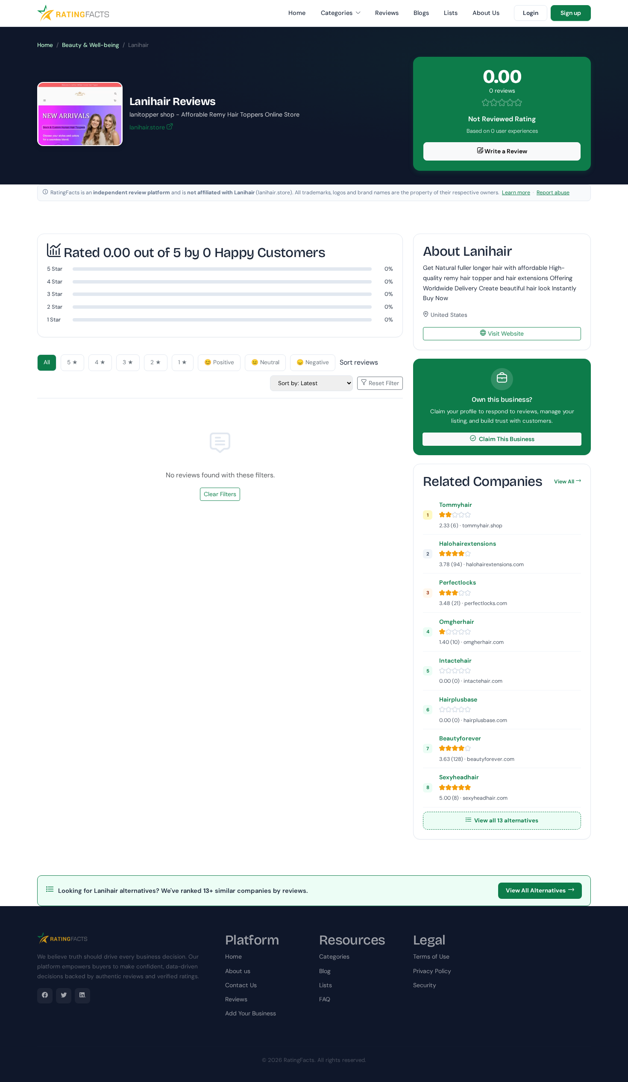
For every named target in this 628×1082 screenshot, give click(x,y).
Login (530, 13)
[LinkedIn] (82, 995)
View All (564, 481)
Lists (451, 13)
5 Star (54, 268)
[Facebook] (45, 995)
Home (296, 13)
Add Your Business (250, 1013)
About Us (485, 13)
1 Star (54, 319)
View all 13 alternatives (505, 820)
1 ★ (182, 362)
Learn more (516, 192)
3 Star (54, 294)
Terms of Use (431, 956)
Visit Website (505, 333)
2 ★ (155, 362)
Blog (325, 971)
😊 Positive (219, 362)
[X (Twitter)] (63, 995)
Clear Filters (220, 494)
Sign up (571, 13)
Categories (337, 13)
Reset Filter (383, 383)
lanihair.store (148, 127)
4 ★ (100, 362)
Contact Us (241, 985)
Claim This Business (506, 439)
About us (237, 971)
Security (424, 985)
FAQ (324, 999)
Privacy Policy (432, 971)
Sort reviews (359, 362)
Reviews (387, 13)
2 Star (54, 306)
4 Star (54, 281)
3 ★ (128, 362)
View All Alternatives (536, 890)
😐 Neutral (265, 362)
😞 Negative (312, 362)
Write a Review (505, 151)
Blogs (421, 13)
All (47, 362)
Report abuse (553, 192)
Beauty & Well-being (90, 45)
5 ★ (72, 362)
